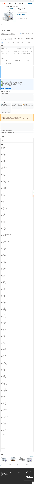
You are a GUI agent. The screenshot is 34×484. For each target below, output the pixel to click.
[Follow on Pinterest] (32, 471)
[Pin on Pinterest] (21, 18)
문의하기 (10, 472)
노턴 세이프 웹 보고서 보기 (28, 476)
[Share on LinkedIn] (24, 18)
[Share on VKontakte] (22, 18)
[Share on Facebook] (18, 18)
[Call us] (31, 471)
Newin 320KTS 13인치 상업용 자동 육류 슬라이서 (4, 464)
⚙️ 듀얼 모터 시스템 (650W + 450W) (5, 95)
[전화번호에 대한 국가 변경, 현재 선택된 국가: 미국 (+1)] (2, 146)
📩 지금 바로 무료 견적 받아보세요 (6, 88)
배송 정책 (18, 473)
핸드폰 (2, 144)
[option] (17, 147)
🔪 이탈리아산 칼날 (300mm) (4, 93)
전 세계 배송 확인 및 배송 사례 (12, 3)
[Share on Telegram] (26, 18)
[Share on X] (19, 18)
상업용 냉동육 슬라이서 (5, 6)
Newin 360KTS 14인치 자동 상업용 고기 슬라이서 (29, 464)
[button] (32, 3)
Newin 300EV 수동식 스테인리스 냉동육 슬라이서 (21, 464)
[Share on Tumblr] (25, 18)
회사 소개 (10, 471)
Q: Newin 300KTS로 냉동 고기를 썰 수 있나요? (6, 123)
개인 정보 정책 (19, 471)
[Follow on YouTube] (26, 472)
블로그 (22, 3)
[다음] (3, 24)
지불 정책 (18, 472)
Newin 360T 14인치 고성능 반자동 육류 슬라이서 (12, 464)
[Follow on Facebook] (26, 471)
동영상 (16, 3)
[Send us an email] (30, 471)
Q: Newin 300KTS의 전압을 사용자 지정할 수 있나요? (7, 132)
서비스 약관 (10, 476)
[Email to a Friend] (20, 18)
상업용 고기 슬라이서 (19, 33)
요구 (1, 441)
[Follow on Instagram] (27, 471)
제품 (9, 473)
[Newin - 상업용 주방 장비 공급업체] (3, 3)
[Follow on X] (29, 471)
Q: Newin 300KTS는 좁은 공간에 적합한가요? (6, 130)
